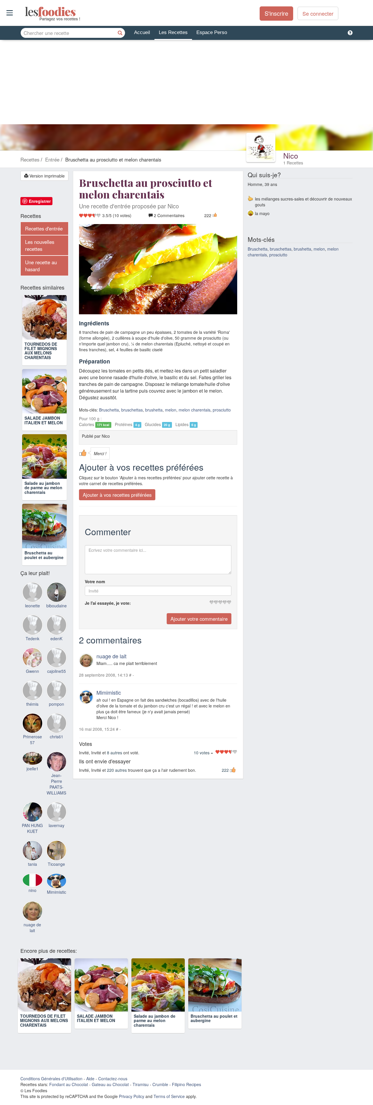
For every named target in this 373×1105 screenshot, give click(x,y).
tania (32, 864)
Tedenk (32, 638)
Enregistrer (40, 201)
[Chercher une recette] (120, 33)
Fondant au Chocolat (68, 1084)
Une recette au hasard (41, 266)
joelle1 (32, 768)
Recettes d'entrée (44, 228)
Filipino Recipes (186, 1084)
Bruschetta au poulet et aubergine (44, 555)
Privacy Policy (131, 1096)
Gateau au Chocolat (110, 1084)
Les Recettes (173, 32)
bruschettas (132, 410)
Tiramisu (141, 1084)
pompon (56, 704)
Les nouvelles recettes (39, 245)
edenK (56, 638)
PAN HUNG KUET (32, 828)
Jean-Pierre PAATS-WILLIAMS (56, 784)
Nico (290, 155)
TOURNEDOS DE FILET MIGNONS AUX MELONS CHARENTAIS (40, 350)
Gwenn (32, 671)
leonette (32, 606)
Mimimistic (108, 692)
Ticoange (56, 864)
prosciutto (222, 410)
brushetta (154, 410)
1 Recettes (293, 163)
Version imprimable (46, 176)
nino (32, 890)
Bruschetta (109, 410)
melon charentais (194, 410)
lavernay (56, 825)
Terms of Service (169, 1096)
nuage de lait (111, 656)
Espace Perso (211, 32)
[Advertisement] (186, 83)
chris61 (56, 736)
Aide (90, 1078)
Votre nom (95, 581)
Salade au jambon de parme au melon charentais (43, 487)
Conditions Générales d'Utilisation (51, 1078)
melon (170, 410)
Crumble (160, 1084)
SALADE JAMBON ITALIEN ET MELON (43, 420)
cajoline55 (56, 671)
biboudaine (56, 606)
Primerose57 (32, 739)
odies (25, 11)
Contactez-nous (112, 1078)
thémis (32, 704)
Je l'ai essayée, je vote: (108, 603)
